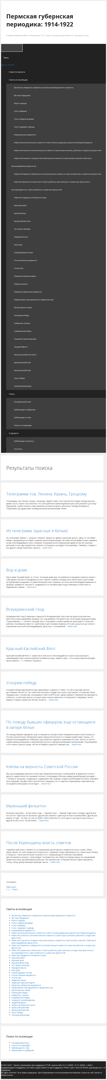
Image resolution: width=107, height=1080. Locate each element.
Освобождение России (23, 252)
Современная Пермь (22, 331)
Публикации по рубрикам (24, 409)
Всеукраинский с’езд (25, 609)
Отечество (18, 268)
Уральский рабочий (22, 362)
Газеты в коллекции (18, 79)
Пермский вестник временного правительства (33, 299)
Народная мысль (21, 237)
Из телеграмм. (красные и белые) (37, 530)
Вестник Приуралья (22, 95)
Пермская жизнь (21, 284)
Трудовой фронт (21, 347)
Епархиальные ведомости (25, 135)
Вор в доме (16, 570)
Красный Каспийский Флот (30, 648)
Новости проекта (17, 72)
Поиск (12, 394)
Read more (47, 548)
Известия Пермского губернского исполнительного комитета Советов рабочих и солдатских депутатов (57, 174)
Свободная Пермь (21, 315)
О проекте (14, 433)
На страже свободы (22, 229)
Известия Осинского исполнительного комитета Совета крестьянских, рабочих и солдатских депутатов (57, 150)
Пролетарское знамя (23, 307)
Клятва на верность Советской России (42, 766)
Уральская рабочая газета (25, 354)
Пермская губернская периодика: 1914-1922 (39, 20)
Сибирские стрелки (22, 323)
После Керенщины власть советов (38, 842)
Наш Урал (18, 244)
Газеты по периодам (22, 425)
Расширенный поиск (22, 402)
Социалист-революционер (25, 339)
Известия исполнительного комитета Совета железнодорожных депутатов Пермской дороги (53, 142)
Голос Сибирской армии (24, 119)
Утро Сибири (19, 378)
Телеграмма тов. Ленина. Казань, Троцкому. (46, 494)
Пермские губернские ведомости (28, 292)
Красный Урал (20, 213)
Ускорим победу (21, 682)
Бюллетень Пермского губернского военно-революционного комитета (43, 87)
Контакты (18, 449)
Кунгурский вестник (22, 221)
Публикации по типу (22, 417)
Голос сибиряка (20, 111)
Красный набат (20, 205)
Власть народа (20, 103)
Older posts (11, 887)
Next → (16, 889)
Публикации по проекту (24, 441)
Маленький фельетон (26, 805)
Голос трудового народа (24, 127)
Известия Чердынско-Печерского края (30, 197)
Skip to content (7, 64)
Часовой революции (22, 386)
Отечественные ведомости (25, 260)
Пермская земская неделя (25, 276)
